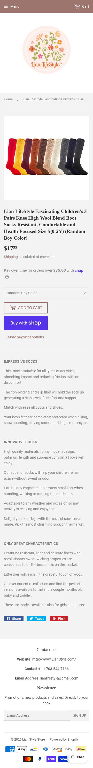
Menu (14, 6)
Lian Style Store (33, 739)
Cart (85, 6)
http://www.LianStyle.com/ (54, 659)
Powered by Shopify (64, 739)
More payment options (26, 337)
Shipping (11, 257)
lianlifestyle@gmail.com (46, 678)
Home (8, 99)
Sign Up (79, 715)
